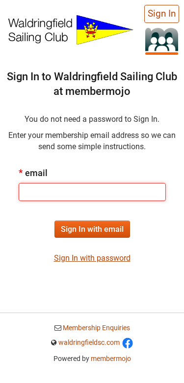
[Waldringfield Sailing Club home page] (70, 29)
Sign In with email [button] (92, 229)
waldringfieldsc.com (89, 342)
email (33, 173)
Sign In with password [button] (92, 258)
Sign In (162, 13)
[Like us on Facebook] (127, 342)
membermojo (111, 358)
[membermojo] (161, 40)
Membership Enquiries (95, 328)
